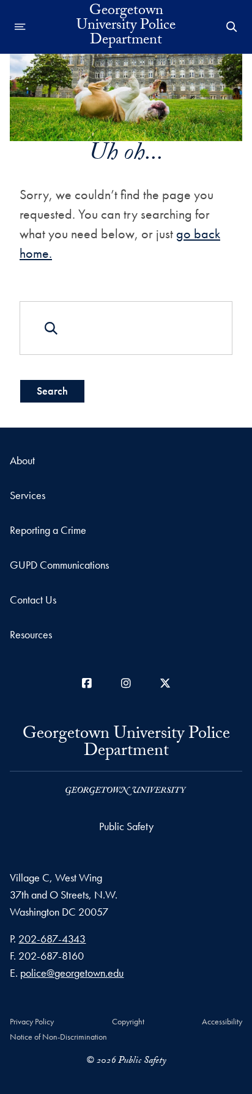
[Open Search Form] (232, 27)
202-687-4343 (52, 939)
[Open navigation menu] (20, 27)
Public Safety (126, 826)
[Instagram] (126, 683)
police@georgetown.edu (72, 973)
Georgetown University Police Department (126, 27)
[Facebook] (87, 683)
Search (52, 391)
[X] (165, 683)
